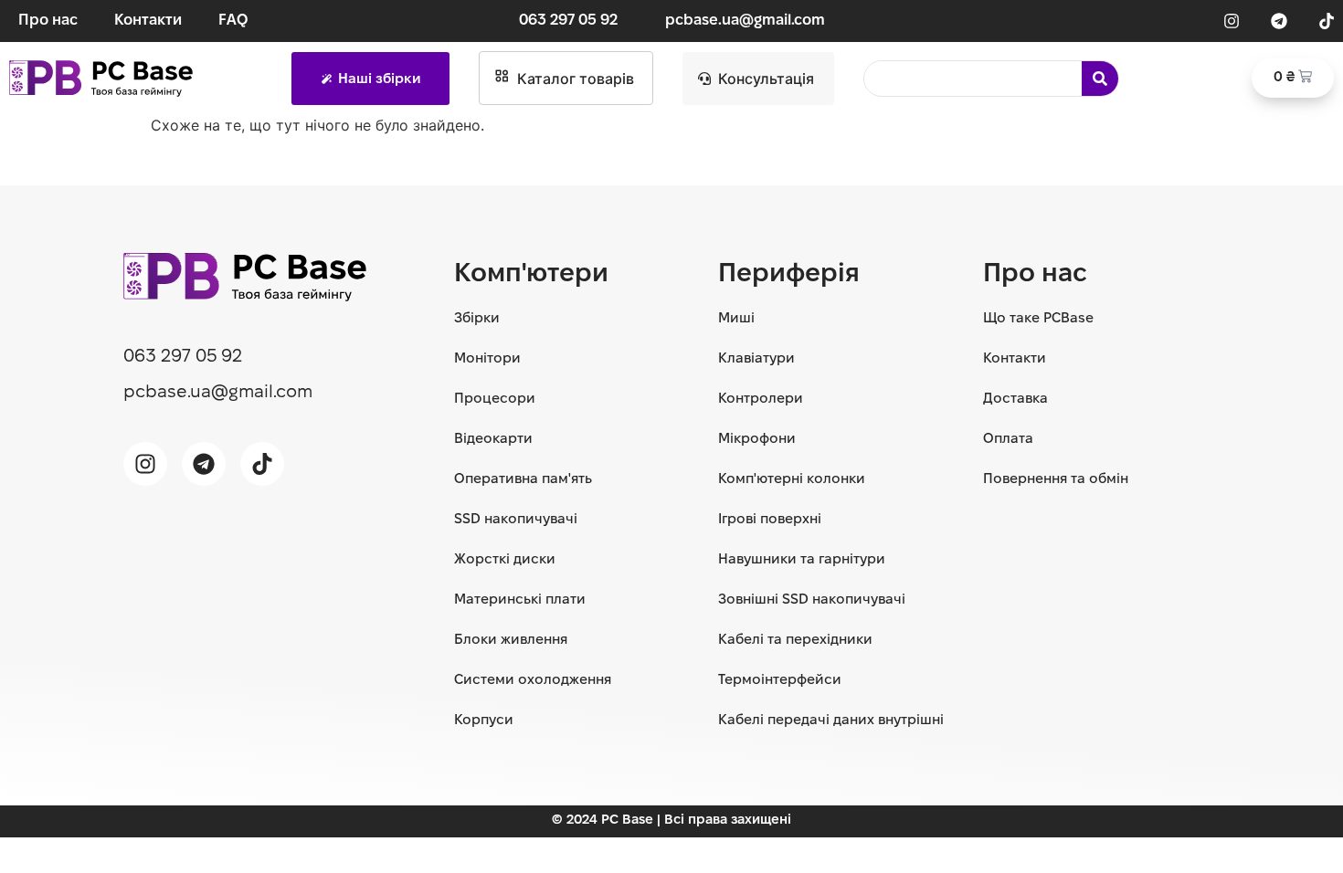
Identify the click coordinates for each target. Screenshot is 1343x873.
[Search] (1100, 78)
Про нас (48, 20)
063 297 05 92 (568, 20)
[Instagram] (1231, 21)
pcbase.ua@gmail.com (745, 20)
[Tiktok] (1326, 21)
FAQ (233, 20)
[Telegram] (1279, 21)
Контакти (148, 20)
